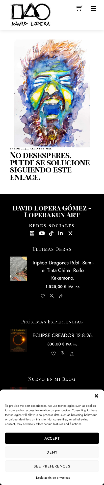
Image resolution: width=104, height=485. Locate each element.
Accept (52, 438)
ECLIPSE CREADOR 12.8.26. (63, 335)
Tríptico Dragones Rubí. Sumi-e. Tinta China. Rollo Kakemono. (62, 270)
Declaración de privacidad (53, 477)
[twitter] (70, 233)
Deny (52, 452)
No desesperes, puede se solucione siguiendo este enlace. (50, 165)
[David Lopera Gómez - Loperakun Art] (30, 13)
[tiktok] (51, 233)
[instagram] (32, 233)
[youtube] (41, 233)
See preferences (52, 466)
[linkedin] (60, 233)
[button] (96, 395)
